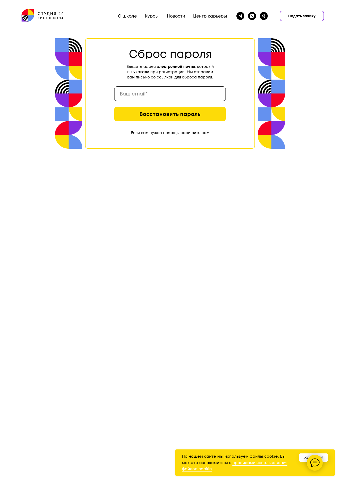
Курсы (152, 16)
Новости (176, 16)
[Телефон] (264, 16)
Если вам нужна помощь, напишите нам (170, 132)
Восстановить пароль (170, 114)
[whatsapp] (252, 16)
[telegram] (240, 16)
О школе (127, 16)
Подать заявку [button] (302, 16)
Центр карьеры (210, 16)
